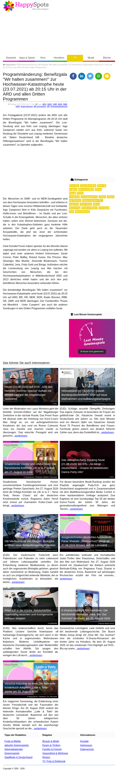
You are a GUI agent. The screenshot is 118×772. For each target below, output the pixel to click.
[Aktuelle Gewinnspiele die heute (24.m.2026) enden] (92, 356)
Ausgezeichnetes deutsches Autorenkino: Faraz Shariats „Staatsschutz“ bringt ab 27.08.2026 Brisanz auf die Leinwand (86, 541)
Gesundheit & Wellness (55, 753)
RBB (65, 104)
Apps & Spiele (27, 57)
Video (102, 197)
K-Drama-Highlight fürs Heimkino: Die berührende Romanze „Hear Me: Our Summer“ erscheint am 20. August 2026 (85, 614)
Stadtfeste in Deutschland (18, 757)
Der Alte (74, 185)
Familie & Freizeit (52, 749)
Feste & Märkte (12, 741)
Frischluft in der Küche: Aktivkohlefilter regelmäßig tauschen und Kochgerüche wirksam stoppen (29, 614)
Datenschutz (87, 749)
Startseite (11, 57)
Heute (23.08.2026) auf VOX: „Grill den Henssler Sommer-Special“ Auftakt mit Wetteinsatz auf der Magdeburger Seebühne (28, 392)
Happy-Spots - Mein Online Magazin (26, 6)
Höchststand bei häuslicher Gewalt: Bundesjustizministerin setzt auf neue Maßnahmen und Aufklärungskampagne (85, 394)
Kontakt (84, 741)
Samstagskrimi (89, 197)
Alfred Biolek (82, 211)
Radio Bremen (27, 106)
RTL (55, 404)
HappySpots (10, 65)
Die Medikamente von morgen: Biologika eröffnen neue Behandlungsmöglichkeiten (30, 543)
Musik (91, 57)
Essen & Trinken (51, 745)
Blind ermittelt (86, 189)
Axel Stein (85, 204)
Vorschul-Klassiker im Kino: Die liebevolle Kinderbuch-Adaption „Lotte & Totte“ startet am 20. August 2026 (30, 687)
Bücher (107, 57)
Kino (42, 57)
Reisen (46, 757)
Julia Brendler (88, 185)
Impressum (86, 745)
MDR (60, 104)
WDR (49, 104)
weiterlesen (20, 435)
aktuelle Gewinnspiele (16, 745)
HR (48, 106)
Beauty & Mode (50, 741)
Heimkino (59, 57)
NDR (18, 106)
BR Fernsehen (40, 106)
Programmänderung (59, 106)
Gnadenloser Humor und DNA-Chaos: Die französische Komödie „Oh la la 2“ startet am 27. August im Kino (30, 468)
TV (75, 57)
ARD (44, 104)
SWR (55, 104)
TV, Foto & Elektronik (53, 761)
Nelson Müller (89, 208)
